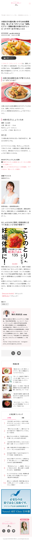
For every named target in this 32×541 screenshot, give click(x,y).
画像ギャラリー (10, 58)
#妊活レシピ (5, 304)
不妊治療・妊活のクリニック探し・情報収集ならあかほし (15, 15)
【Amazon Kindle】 (8, 293)
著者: (14, 33)
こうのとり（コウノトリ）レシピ (11, 63)
